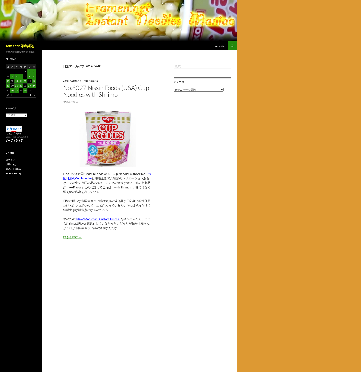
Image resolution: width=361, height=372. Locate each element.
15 (25, 81)
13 (16, 81)
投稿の (11, 164)
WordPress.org (13, 173)
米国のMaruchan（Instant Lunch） (98, 219)
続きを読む (72, 237)
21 (21, 85)
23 (29, 85)
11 (8, 81)
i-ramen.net (219, 46)
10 (34, 76)
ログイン (10, 159)
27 (16, 90)
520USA (93, 81)
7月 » (32, 95)
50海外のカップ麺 (79, 81)
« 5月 (9, 95)
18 (8, 85)
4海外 (66, 81)
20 (16, 85)
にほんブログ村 (13, 133)
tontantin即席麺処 (20, 46)
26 (12, 90)
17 (34, 81)
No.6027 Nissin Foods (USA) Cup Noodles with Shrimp (106, 91)
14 (21, 81)
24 (34, 85)
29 (25, 90)
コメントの (13, 168)
